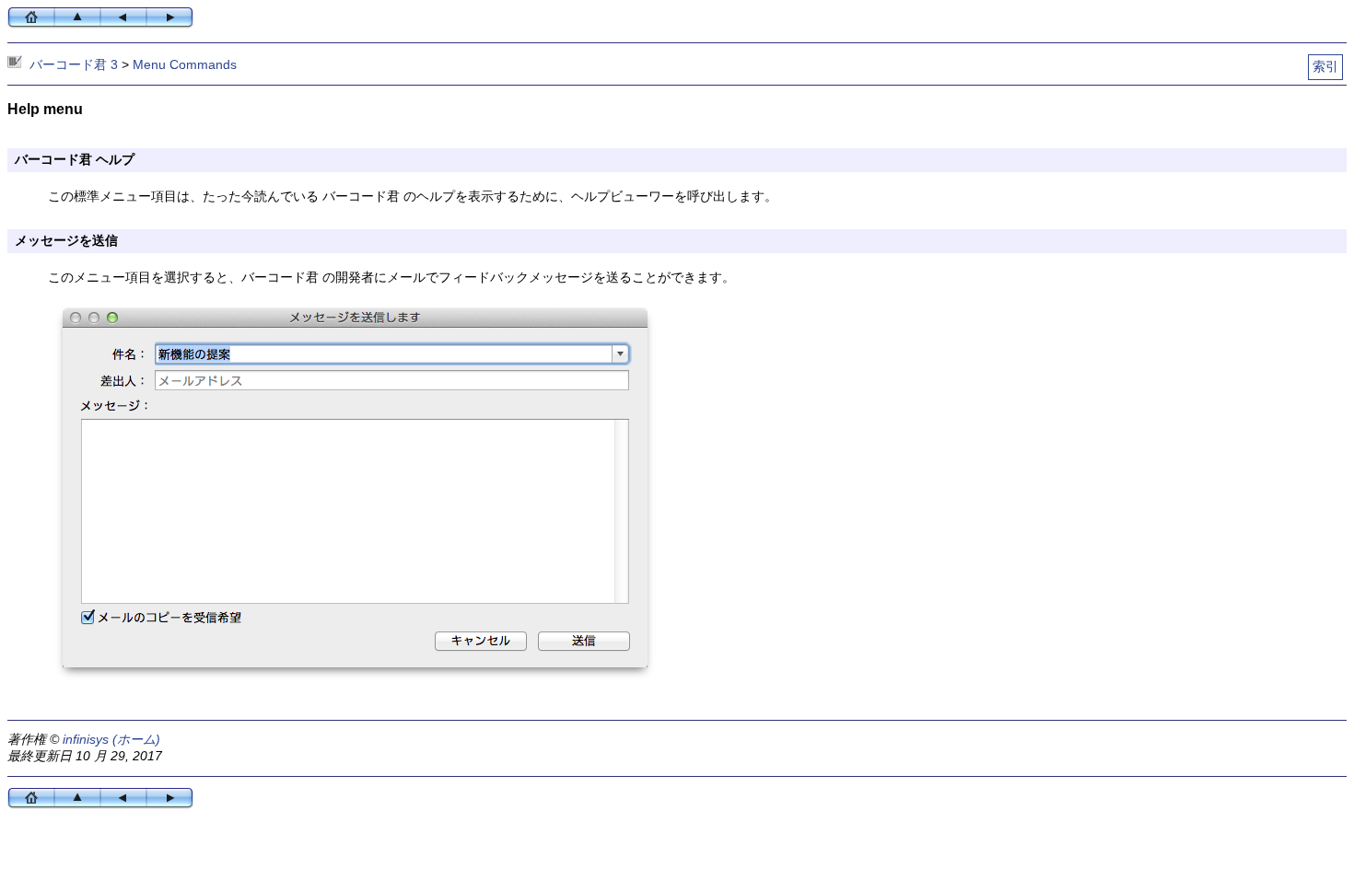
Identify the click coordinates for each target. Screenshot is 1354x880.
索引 (1325, 66)
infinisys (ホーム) (111, 739)
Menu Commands (185, 64)
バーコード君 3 (73, 64)
